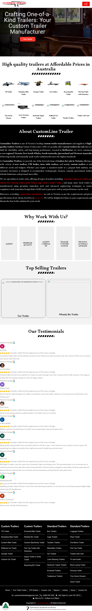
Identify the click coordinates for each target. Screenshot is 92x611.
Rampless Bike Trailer (24, 93)
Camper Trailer (38, 92)
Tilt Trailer (8, 92)
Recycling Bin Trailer (68, 93)
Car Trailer (23, 316)
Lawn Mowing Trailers (23, 116)
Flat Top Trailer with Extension (83, 93)
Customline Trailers (42, 603)
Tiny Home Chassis (8, 116)
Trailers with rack (83, 115)
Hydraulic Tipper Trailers (38, 116)
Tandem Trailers (68, 118)
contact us (39, 198)
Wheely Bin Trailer (68, 314)
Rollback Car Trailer (53, 116)
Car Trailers (53, 92)
